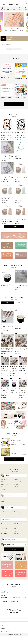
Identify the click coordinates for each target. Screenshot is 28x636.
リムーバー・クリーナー (5, 523)
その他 (2, 501)
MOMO (14, 49)
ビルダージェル (4, 481)
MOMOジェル (4, 511)
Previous (1, 281)
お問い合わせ (3, 625)
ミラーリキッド (19, 49)
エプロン (16, 531)
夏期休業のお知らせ (11, 39)
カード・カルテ (4, 533)
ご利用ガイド (3, 622)
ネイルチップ (3, 531)
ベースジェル (16, 484)
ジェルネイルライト (18, 523)
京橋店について (4, 617)
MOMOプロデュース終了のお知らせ (9, 601)
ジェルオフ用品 (17, 533)
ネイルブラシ (3, 526)
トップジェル (3, 486)
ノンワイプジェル (17, 481)
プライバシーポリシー (5, 631)
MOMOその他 (17, 513)
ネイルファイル (17, 526)
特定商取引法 (4, 628)
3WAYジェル (16, 479)
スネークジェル (9, 49)
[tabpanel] (14, 22)
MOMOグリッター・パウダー (6, 513)
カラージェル (16, 486)
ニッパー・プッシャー (5, 528)
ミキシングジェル (4, 484)
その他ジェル (3, 489)
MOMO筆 (16, 511)
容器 (15, 528)
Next (27, 281)
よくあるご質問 (4, 620)
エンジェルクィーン (5, 499)
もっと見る (14, 104)
